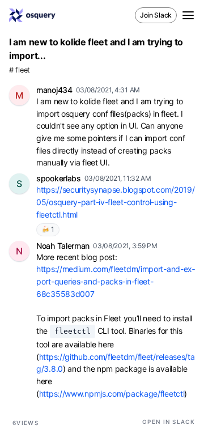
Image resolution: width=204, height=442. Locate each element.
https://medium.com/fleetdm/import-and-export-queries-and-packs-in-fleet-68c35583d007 (115, 281)
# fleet (19, 70)
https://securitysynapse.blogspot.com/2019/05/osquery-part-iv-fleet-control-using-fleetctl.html (115, 202)
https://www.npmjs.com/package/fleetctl (112, 393)
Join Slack (156, 15)
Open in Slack (168, 421)
